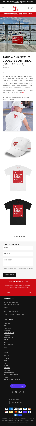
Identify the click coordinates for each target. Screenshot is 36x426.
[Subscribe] (30, 292)
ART (5, 325)
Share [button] (6, 72)
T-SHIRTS (7, 330)
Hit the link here (18, 90)
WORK (6, 363)
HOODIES (7, 335)
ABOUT (6, 360)
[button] (3, 8)
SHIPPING (7, 368)
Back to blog (19, 236)
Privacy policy (29, 420)
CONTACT (7, 358)
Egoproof (9, 418)
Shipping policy (24, 422)
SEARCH (6, 356)
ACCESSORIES (8, 344)
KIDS (5, 342)
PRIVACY (7, 377)
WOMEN (6, 340)
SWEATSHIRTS (8, 337)
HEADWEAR (7, 328)
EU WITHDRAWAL (9, 372)
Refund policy (19, 420)
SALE (5, 347)
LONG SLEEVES (9, 333)
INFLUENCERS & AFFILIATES (13, 379)
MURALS (6, 365)
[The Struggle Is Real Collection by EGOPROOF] (18, 116)
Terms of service (13, 422)
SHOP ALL (7, 323)
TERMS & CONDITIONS (11, 375)
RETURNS (7, 370)
